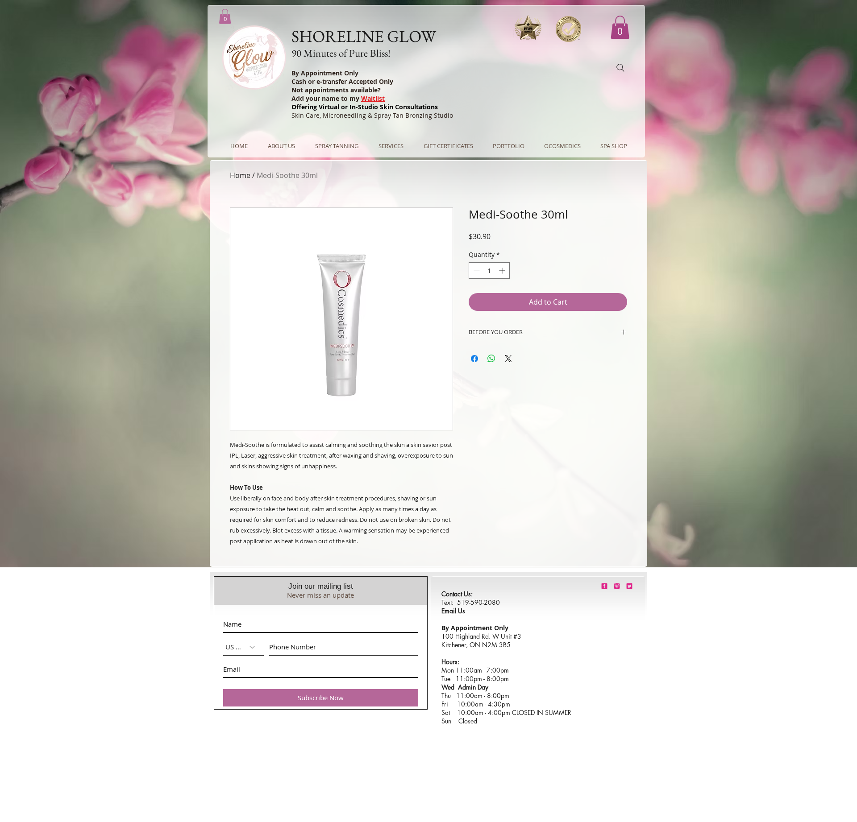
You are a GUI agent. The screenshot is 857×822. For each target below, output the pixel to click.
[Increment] (502, 270)
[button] (620, 27)
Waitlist (373, 98)
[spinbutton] (489, 270)
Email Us (453, 611)
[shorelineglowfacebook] (604, 586)
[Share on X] (508, 358)
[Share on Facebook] (474, 358)
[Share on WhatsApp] (491, 358)
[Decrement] (475, 270)
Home (240, 175)
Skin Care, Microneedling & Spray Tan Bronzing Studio (372, 115)
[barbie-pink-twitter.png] (629, 586)
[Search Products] (620, 67)
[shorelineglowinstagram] (616, 586)
